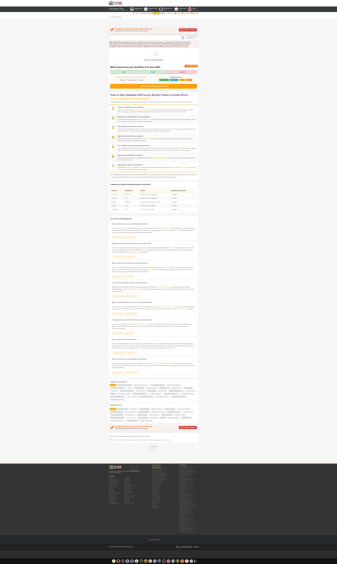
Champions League (153, 8)
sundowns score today (170, 409)
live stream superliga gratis (146, 420)
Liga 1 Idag (181, 492)
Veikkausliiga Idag (183, 520)
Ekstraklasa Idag (182, 511)
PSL (151, 138)
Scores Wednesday (156, 498)
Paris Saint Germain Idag (129, 497)
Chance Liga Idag (183, 523)
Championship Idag (183, 495)
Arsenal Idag (126, 479)
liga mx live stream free (130, 412)
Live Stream (190, 466)
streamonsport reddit (130, 414)
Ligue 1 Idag (182, 478)
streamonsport (133, 409)
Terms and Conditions (187, 546)
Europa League (182, 8)
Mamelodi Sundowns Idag (114, 492)
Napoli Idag (111, 495)
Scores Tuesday (155, 495)
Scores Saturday (155, 508)
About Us (178, 546)
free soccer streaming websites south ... (184, 409)
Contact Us (196, 546)
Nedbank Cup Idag (183, 468)
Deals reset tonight (188, 30)
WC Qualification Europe (170, 8)
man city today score (143, 417)
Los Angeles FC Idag (128, 491)
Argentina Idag (112, 479)
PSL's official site (181, 309)
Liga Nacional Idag (183, 517)
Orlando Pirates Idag (113, 497)
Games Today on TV (156, 485)
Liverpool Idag (112, 491)
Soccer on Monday (155, 490)
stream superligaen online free (117, 417)
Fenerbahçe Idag (112, 486)
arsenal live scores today (173, 417)
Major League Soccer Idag (184, 504)
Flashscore (144, 110)
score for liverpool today (132, 420)
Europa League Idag (183, 473)
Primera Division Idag (183, 493)
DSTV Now (169, 363)
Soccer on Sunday (155, 487)
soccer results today (144, 409)
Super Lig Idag (182, 481)
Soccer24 (148, 119)
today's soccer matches (182, 46)
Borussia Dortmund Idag (114, 482)
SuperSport (145, 138)
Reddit (173, 167)
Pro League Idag (182, 487)
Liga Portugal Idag (183, 482)
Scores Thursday (155, 501)
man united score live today (117, 414)
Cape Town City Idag (113, 483)
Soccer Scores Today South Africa (159, 478)
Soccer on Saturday (156, 506)
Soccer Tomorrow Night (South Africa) (159, 473)
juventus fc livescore (188, 412)
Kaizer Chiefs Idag (128, 489)
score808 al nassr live (186, 417)
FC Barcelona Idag (112, 485)
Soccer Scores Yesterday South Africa (159, 474)
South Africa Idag (112, 501)
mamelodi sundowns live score (174, 412)
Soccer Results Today (156, 466)
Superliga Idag (182, 509)
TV (193, 466)
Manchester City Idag (128, 492)
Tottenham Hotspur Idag (129, 503)
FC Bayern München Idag (129, 485)
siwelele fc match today (167, 414)
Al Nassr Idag (127, 477)
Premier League (138, 8)
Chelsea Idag (127, 483)
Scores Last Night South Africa (158, 476)
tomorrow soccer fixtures (180, 414)
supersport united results (156, 409)
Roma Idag (126, 498)
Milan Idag (126, 494)
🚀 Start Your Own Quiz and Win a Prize (153, 86)
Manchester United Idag (114, 494)
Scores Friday (154, 504)
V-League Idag (182, 500)
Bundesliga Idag (182, 474)
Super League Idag (183, 519)
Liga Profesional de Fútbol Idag (185, 528)
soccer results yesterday (143, 412)
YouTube (145, 250)
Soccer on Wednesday (156, 496)
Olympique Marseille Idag (129, 495)
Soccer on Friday (155, 503)
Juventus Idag (112, 489)
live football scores (168, 46)
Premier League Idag (183, 466)
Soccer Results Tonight (156, 470)
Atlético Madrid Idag (113, 480)
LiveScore (136, 110)
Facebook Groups (182, 167)
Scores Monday (155, 492)
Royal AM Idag (112, 500)
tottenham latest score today (158, 412)
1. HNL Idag (181, 498)
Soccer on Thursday (156, 500)
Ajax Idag (111, 477)
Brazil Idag (126, 482)
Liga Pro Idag (182, 522)
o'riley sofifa (163, 417)
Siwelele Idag (127, 500)
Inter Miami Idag (127, 488)
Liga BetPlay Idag (183, 485)
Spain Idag (126, 501)
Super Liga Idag (182, 508)
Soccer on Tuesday (156, 493)
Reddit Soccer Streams (156, 484)
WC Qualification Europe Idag (185, 471)
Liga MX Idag (182, 514)
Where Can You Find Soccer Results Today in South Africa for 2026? (130, 436)
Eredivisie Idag (182, 484)
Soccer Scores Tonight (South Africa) (159, 479)
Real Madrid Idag (112, 498)
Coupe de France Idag (184, 479)
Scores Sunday (155, 489)
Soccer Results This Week (157, 482)
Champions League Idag (184, 470)
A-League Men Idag (183, 496)
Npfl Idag (181, 490)
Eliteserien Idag (182, 489)
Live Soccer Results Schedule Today (159, 468)
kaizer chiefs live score (123, 409)
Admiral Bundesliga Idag (184, 531)
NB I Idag (181, 515)
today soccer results (142, 414)
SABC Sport (171, 248)
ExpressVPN (181, 148)
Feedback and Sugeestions (154, 539)
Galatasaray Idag (127, 486)
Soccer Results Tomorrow (157, 471)
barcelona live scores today (117, 412)
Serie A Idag (181, 476)
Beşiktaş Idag (127, 480)
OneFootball (141, 119)
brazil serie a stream (131, 417)
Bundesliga (195, 8)
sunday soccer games (154, 414)
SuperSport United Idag (113, 503)
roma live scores (154, 417)
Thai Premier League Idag (184, 506)
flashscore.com (153, 449)
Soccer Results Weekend (191, 36)
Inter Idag (111, 488)
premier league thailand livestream (118, 420)
